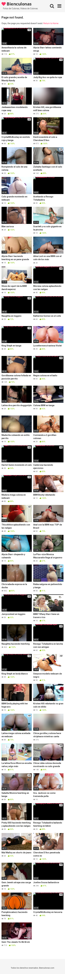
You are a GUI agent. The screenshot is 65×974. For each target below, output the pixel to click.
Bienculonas (19, 4)
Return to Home (50, 23)
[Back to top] (59, 968)
